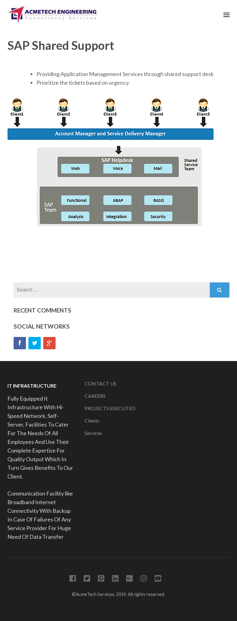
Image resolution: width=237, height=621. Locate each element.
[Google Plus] (129, 579)
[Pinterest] (101, 579)
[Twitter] (34, 343)
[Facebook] (20, 343)
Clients (92, 420)
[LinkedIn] (115, 579)
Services (93, 433)
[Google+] (49, 343)
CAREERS (95, 396)
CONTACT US (100, 383)
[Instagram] (143, 579)
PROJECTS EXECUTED (110, 408)
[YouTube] (158, 579)
